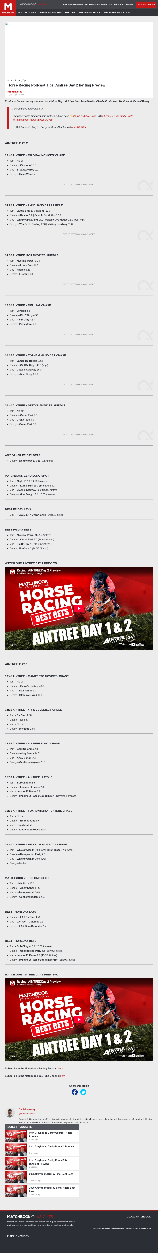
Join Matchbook (146, 4)
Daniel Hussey (14, 92)
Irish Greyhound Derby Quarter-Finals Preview (50, 1134)
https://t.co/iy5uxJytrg (41, 119)
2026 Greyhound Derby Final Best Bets (51, 1174)
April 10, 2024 (78, 127)
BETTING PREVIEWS (73, 4)
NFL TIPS (70, 12)
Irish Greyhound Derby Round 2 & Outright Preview (48, 1162)
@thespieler (107, 116)
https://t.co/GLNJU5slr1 (85, 116)
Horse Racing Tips (17, 80)
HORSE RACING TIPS (51, 12)
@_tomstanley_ (21, 119)
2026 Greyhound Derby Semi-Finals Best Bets (52, 1189)
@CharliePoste (124, 116)
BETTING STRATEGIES (96, 4)
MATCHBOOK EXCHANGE (121, 4)
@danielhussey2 (27, 1113)
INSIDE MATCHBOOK (90, 12)
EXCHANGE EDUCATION (117, 12)
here (60, 1068)
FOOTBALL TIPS (27, 12)
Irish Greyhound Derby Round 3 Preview (51, 1146)
